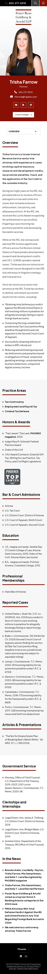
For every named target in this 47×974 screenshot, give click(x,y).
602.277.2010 (25, 92)
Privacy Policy (33, 966)
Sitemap (12, 968)
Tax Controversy (14, 401)
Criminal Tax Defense (17, 411)
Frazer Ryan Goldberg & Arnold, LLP (24, 965)
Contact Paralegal (22, 115)
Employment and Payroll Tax (21, 406)
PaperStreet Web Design (27, 968)
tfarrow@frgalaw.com (25, 96)
